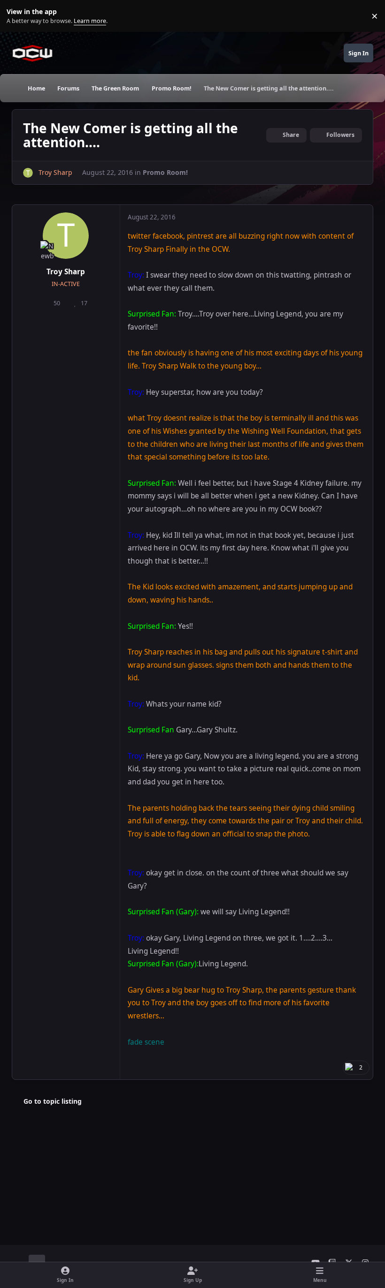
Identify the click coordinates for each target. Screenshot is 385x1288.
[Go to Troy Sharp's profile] (28, 173)
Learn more (18, 16)
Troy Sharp (65, 272)
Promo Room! (165, 172)
